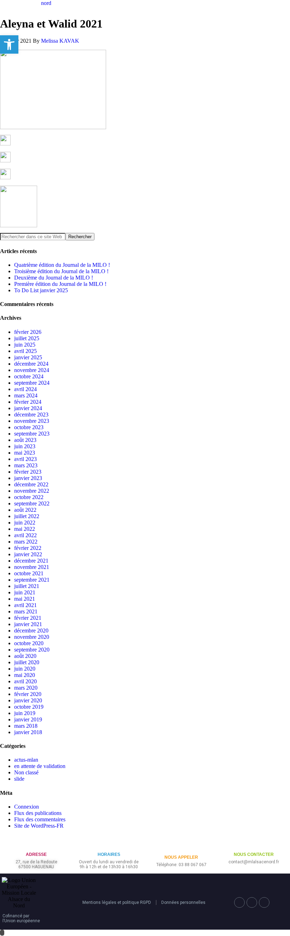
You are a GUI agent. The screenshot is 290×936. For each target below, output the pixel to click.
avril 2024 (25, 389)
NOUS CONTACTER (254, 854)
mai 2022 (24, 529)
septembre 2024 (32, 383)
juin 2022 (24, 523)
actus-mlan (26, 760)
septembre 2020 (32, 650)
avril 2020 (25, 681)
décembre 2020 (31, 631)
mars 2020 (25, 688)
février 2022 (27, 548)
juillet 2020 (26, 662)
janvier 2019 (28, 719)
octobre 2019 (29, 707)
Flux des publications (38, 813)
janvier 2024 (28, 408)
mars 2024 (25, 395)
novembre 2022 (31, 491)
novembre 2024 (31, 370)
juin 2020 (24, 669)
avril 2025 (25, 351)
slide (19, 779)
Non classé (26, 772)
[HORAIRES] (109, 843)
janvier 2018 (28, 732)
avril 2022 (25, 535)
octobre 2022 (29, 497)
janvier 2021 (28, 624)
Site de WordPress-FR (39, 826)
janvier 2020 (28, 700)
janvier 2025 (28, 357)
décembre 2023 (31, 415)
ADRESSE (36, 854)
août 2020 (25, 656)
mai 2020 (24, 675)
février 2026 (27, 332)
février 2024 (27, 402)
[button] (9, 44)
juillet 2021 (26, 586)
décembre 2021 (31, 561)
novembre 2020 (31, 637)
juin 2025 (24, 345)
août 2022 (25, 510)
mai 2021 (24, 599)
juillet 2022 (26, 516)
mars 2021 (25, 611)
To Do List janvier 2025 (41, 290)
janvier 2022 (28, 554)
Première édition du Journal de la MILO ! (60, 284)
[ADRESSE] (36, 843)
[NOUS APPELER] (181, 846)
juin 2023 (24, 446)
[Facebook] (239, 902)
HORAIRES (109, 854)
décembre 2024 (31, 364)
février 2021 (27, 618)
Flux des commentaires (39, 819)
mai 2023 (24, 453)
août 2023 (25, 440)
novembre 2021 (31, 567)
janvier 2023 (28, 478)
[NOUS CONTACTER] (254, 843)
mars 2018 (25, 726)
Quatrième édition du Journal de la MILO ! (62, 265)
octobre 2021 (29, 573)
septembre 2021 (32, 580)
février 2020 (27, 694)
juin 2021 (24, 592)
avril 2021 (25, 605)
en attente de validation (39, 766)
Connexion (26, 807)
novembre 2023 (31, 421)
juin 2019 (24, 713)
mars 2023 (25, 465)
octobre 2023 (29, 427)
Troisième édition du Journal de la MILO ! (61, 271)
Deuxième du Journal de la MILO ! (53, 278)
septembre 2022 (32, 503)
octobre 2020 (29, 643)
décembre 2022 (31, 484)
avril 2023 (25, 459)
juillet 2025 (26, 338)
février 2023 (27, 472)
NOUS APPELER (181, 857)
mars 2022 (25, 542)
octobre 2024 (29, 376)
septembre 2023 (32, 434)
